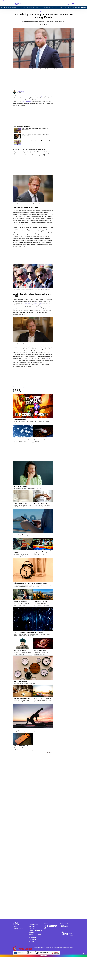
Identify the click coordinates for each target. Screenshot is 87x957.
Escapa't (31, 933)
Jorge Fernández (19, 0)
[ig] (50, 926)
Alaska (7, 0)
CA (70, 4)
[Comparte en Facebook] (42, 25)
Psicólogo (24, 0)
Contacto (15, 926)
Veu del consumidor (35, 930)
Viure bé (31, 928)
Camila (47, 358)
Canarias (71, 0)
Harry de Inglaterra (40, 96)
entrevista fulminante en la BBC (33, 303)
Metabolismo (39, 0)
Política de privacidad (18, 928)
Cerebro (43, 0)
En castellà (33, 937)
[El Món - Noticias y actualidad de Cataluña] (10, 6)
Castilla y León (63, 0)
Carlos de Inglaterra (26, 101)
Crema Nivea (29, 0)
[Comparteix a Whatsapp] (44, 25)
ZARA (52, 0)
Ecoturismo (84, 0)
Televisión (32, 939)
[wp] (45, 928)
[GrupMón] (44, 956)
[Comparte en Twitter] (40, 25)
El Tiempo (32, 941)
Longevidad (34, 0)
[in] (54, 926)
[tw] (48, 926)
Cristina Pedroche (12, 0)
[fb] (45, 926)
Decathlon (58, 0)
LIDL (55, 0)
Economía (32, 926)
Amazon (46, 0)
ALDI (50, 0)
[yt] (56, 926)
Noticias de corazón (35, 935)
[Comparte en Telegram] (46, 25)
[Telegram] (52, 926)
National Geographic (77, 0)
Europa (68, 0)
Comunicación (33, 924)
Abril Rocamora (20, 91)
